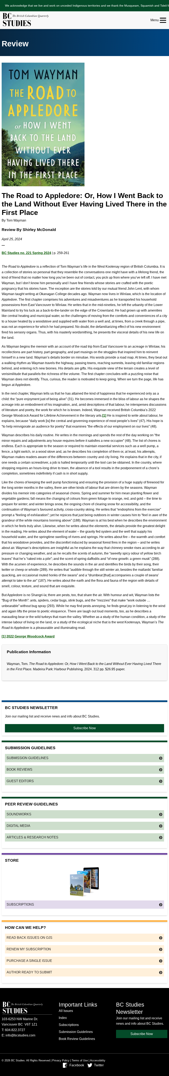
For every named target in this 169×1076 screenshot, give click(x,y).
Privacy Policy (60, 1060)
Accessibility (97, 1060)
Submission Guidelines (27, 758)
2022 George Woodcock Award (30, 636)
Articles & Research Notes (32, 837)
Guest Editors (20, 781)
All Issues (66, 1011)
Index (63, 1018)
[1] (104, 415)
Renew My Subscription (29, 949)
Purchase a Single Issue (29, 960)
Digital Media (18, 826)
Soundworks (19, 814)
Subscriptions (20, 904)
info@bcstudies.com (20, 1035)
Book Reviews (19, 769)
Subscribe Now (84, 728)
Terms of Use (80, 1060)
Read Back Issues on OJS (29, 937)
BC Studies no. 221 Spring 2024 (26, 253)
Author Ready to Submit (29, 972)
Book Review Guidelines (77, 1039)
